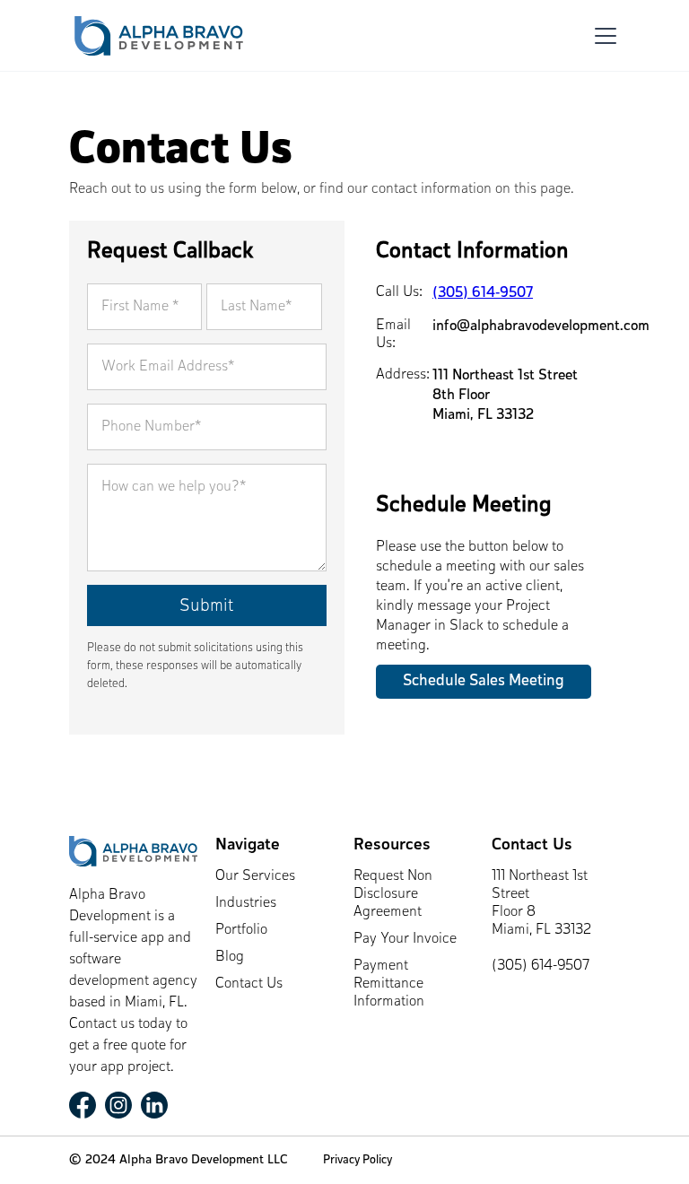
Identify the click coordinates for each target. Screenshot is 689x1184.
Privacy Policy (357, 1160)
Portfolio (241, 930)
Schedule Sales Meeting (483, 681)
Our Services (255, 876)
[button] (602, 35)
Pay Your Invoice (405, 939)
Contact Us (249, 984)
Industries (245, 903)
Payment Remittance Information (388, 984)
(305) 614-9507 (482, 293)
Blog (229, 957)
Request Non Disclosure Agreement (392, 894)
